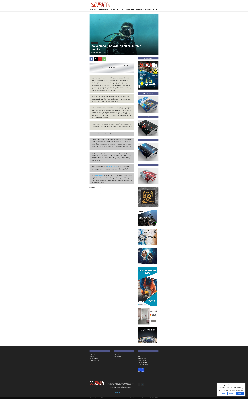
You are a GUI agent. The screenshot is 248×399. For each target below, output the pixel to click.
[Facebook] (91, 59)
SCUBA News (93, 9)
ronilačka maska (104, 187)
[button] (156, 9)
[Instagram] (142, 384)
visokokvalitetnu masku (112, 166)
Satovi (122, 9)
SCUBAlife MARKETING (94, 360)
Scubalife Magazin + (104, 9)
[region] (231, 389)
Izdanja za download (142, 358)
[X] (96, 59)
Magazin (96, 12)
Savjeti (100, 12)
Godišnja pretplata (142, 360)
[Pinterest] (100, 59)
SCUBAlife (96, 52)
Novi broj (140, 354)
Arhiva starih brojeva (142, 362)
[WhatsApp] (104, 59)
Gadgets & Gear (115, 9)
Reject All (231, 393)
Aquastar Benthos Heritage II (96, 193)
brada (95, 187)
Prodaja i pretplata (94, 358)
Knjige (139, 356)
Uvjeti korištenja (93, 354)
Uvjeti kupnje (116, 354)
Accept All (239, 393)
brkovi (99, 187)
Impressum (92, 356)
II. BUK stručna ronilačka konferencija (126, 193)
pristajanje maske (99, 175)
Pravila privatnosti (117, 356)
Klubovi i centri (130, 9)
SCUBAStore (139, 9)
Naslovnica (91, 12)
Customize (223, 393)
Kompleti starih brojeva (143, 364)
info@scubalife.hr (119, 392)
